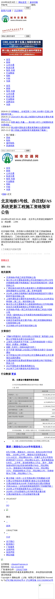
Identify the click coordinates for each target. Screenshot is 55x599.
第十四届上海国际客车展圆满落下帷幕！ (29, 130)
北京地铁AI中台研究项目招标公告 (21, 325)
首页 (8, 59)
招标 (8, 76)
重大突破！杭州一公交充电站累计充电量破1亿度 (28, 478)
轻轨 (8, 140)
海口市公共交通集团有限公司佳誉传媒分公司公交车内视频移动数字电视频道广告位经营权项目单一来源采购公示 (29, 283)
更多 (13, 374)
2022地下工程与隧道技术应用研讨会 (22, 368)
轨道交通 (10, 68)
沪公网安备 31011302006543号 (39, 580)
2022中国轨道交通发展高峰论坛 (20, 366)
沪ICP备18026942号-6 (15, 580)
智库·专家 (10, 70)
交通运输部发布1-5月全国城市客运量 (23, 494)
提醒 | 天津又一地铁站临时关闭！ (21, 347)
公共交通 (10, 65)
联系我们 (10, 544)
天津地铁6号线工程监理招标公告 (21, 277)
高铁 (8, 137)
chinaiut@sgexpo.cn (19, 564)
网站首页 (22, 2)
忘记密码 (18, 11)
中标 (8, 78)
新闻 (8, 62)
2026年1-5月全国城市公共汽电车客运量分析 (26, 491)
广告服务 (10, 547)
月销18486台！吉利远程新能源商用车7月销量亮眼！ (29, 486)
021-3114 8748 (17, 567)
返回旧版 (34, 2)
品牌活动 (10, 102)
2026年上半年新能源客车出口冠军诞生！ (24, 489)
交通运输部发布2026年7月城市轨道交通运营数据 (28, 483)
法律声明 (10, 549)
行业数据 (10, 73)
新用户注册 (6, 11)
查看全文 (5, 260)
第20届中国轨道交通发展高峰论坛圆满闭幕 (30, 127)
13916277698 (21, 569)
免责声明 (10, 552)
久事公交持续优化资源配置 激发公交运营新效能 (28, 481)
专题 (8, 81)
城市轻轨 (10, 143)
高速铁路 (10, 146)
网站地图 (10, 555)
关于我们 (10, 541)
